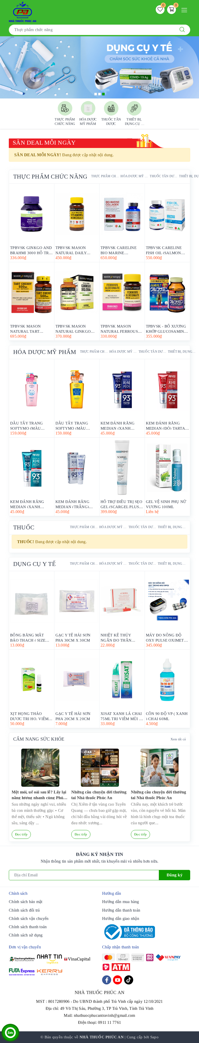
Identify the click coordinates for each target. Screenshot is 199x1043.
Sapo (154, 1037)
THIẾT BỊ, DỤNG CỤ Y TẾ (182, 351)
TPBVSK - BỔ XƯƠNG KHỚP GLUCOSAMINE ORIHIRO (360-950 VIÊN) (166, 328)
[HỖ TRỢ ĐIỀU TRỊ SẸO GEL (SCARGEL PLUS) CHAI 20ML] (122, 468)
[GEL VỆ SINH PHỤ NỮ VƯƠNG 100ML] (167, 468)
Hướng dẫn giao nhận (120, 918)
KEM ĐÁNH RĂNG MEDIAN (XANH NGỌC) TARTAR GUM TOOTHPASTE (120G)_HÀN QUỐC (29, 504)
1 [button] (95, 94)
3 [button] (103, 94)
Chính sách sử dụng (26, 935)
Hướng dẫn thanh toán (121, 910)
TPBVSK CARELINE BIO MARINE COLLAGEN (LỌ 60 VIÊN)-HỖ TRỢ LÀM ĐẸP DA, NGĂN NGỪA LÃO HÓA (121, 250)
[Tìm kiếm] (182, 30)
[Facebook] (106, 979)
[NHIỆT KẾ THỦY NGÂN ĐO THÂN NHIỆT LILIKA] (122, 601)
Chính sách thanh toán (28, 927)
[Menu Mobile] (185, 9)
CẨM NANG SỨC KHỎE (38, 739)
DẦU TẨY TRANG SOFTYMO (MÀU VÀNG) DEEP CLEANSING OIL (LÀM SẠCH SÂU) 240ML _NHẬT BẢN (76, 425)
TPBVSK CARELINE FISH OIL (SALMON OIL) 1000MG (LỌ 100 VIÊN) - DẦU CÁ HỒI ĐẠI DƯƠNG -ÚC (165, 250)
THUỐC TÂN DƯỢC (164, 176)
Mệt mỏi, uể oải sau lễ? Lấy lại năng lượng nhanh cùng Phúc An (39, 794)
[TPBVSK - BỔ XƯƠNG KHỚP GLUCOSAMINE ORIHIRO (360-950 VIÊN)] (167, 292)
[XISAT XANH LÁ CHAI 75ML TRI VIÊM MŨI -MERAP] (122, 680)
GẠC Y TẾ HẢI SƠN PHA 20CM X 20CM (73, 716)
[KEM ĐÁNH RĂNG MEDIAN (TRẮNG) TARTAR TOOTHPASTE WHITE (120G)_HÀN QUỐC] (76, 468)
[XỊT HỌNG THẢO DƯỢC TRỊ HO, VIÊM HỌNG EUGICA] (31, 680)
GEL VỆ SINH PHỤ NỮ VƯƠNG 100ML (166, 504)
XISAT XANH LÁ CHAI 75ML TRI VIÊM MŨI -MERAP (121, 716)
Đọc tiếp (21, 834)
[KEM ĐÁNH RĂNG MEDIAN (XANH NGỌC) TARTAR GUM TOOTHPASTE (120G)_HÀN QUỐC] (31, 468)
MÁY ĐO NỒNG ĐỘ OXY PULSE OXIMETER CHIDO (167, 637)
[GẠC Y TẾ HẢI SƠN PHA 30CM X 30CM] (76, 601)
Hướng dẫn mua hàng (120, 901)
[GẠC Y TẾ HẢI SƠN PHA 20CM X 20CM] (76, 680)
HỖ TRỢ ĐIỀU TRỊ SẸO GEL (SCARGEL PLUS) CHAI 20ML (121, 504)
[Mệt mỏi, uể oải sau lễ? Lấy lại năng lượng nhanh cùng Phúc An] (40, 768)
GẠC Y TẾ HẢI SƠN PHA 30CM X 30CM (73, 637)
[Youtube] (117, 979)
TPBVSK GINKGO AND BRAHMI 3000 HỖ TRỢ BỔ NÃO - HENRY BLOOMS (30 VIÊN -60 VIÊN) (31, 250)
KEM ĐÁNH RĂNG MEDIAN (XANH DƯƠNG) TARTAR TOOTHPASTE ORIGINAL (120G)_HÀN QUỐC (118, 425)
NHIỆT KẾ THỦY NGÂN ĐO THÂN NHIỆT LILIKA (116, 637)
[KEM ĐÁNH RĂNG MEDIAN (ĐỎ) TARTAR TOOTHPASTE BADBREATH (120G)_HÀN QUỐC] (167, 389)
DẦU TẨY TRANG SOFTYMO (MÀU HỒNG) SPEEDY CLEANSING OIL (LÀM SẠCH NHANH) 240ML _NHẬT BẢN (31, 425)
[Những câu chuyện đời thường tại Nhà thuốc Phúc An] (99, 768)
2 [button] (99, 94)
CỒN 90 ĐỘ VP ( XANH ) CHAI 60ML (167, 716)
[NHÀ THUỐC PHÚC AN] (22, 11)
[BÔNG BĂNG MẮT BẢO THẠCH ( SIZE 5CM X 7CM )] (31, 601)
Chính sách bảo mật (25, 901)
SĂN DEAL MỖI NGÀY (44, 142)
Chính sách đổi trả (24, 910)
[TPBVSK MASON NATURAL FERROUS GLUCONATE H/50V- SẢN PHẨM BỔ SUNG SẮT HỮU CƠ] (122, 292)
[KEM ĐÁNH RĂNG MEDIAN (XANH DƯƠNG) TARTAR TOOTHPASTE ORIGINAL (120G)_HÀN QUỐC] (122, 389)
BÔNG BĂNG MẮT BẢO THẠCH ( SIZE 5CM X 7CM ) (27, 637)
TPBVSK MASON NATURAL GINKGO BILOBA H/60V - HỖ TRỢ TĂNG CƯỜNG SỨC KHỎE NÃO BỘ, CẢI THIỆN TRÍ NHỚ (74, 328)
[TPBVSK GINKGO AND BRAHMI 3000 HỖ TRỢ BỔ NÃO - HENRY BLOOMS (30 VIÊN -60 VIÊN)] (31, 214)
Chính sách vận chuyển (28, 918)
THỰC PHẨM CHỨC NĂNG (50, 176)
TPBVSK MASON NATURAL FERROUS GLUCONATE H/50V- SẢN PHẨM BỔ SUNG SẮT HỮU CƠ (120, 328)
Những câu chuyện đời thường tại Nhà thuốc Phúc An (98, 794)
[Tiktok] (128, 979)
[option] (99, 67)
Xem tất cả (178, 739)
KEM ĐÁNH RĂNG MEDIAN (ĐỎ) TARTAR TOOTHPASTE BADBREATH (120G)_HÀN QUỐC (167, 425)
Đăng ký (175, 875)
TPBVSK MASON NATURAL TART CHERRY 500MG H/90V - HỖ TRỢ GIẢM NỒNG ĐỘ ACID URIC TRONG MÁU (31, 328)
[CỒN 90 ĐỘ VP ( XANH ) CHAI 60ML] (167, 680)
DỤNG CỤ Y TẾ (34, 564)
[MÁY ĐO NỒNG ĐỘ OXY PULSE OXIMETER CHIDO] (167, 601)
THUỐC (23, 527)
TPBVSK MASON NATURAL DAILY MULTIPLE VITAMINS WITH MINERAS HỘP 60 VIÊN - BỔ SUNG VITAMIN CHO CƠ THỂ (76, 250)
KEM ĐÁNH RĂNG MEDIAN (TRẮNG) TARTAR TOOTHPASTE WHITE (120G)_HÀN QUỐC (76, 504)
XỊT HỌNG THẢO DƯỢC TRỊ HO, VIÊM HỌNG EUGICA (29, 716)
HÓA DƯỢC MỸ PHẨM (134, 176)
